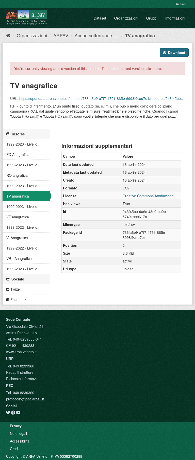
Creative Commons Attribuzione (148, 195)
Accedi (181, 4)
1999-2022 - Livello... (23, 227)
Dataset (100, 18)
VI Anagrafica (17, 237)
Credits (15, 448)
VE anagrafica (17, 216)
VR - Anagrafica (19, 258)
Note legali (18, 433)
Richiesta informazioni (23, 378)
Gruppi (151, 18)
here (157, 68)
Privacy (16, 425)
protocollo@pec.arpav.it (25, 398)
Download (176, 52)
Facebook (17, 299)
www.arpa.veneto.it (21, 351)
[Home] (8, 35)
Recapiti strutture (20, 372)
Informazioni (175, 18)
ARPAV (60, 35)
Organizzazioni (126, 18)
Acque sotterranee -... (97, 35)
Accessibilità (19, 441)
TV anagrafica (140, 35)
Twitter (15, 289)
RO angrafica (17, 175)
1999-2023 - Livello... (23, 144)
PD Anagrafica (17, 154)
